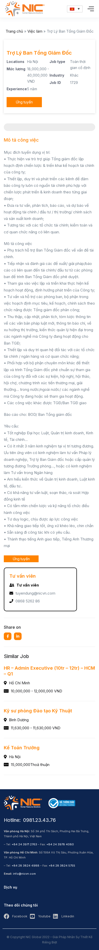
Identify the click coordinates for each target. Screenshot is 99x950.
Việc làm (34, 31)
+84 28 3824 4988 (25, 865)
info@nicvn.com (24, 873)
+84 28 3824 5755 (62, 865)
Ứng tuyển (24, 102)
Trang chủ (14, 31)
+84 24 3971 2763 (24, 844)
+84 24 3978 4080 (60, 844)
